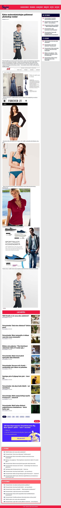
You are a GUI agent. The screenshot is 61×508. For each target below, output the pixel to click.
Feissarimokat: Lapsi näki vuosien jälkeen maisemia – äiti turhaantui (22, 501)
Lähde (4, 308)
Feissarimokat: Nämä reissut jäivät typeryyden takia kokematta (13, 356)
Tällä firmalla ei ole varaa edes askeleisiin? (15, 316)
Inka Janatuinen (5, 317)
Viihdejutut (46, 7)
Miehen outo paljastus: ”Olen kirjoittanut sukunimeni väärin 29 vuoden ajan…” (15, 347)
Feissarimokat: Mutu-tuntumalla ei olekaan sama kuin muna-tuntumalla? (15, 336)
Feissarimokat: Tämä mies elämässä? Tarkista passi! (16, 326)
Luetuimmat (7, 481)
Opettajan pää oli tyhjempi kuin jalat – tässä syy (15, 377)
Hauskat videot (39, 7)
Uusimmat (6, 448)
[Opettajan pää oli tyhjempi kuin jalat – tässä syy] (35, 379)
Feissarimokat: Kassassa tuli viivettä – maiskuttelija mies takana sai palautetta (14, 366)
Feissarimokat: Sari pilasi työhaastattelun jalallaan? (18, 485)
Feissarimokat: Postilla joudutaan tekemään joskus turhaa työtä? (21, 497)
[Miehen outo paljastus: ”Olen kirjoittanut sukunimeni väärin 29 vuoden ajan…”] (35, 349)
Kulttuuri (57, 7)
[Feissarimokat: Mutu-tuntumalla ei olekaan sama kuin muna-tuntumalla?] (35, 338)
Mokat (17, 416)
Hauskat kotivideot (24, 7)
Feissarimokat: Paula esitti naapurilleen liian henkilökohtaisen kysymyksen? (20, 494)
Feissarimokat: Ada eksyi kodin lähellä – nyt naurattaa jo (16, 387)
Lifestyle (52, 7)
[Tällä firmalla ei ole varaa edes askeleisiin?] (35, 319)
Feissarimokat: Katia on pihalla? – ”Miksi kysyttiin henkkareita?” (21, 489)
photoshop (22, 416)
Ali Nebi (3, 19)
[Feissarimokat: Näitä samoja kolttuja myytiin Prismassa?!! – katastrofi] (35, 399)
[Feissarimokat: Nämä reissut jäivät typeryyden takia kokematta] (35, 359)
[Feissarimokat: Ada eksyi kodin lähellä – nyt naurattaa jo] (35, 389)
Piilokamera (32, 7)
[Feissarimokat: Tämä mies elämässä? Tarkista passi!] (35, 329)
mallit (13, 416)
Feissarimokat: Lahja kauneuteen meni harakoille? (17, 491)
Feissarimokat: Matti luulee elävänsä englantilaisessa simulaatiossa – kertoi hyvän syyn (14, 407)
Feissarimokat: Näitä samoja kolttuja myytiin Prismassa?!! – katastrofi (16, 396)
